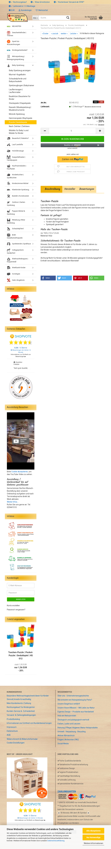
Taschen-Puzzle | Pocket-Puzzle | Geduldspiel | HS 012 (20, 655)
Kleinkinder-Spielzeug (20, 190)
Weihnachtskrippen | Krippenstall (17, 260)
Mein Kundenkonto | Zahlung (19, 703)
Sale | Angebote (18, 280)
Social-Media (63, 743)
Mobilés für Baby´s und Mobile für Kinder (18, 131)
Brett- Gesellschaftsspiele (14, 236)
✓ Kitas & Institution (41, 2)
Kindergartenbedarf (19, 50)
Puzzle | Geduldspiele (18, 122)
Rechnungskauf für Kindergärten (21, 707)
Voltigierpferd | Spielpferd (15, 251)
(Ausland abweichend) (93, 107)
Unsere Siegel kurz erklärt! (69, 704)
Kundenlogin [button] (26, 10)
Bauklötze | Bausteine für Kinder (19, 97)
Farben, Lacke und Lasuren (69, 724)
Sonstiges (16, 274)
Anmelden (20, 599)
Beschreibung (51, 189)
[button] (12, 10)
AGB (9, 735)
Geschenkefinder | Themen (16, 34)
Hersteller (69, 189)
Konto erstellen (13, 605)
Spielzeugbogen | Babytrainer (21, 85)
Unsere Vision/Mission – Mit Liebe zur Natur (76, 708)
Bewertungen (86, 189)
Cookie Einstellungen (16, 743)
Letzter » (74, 33)
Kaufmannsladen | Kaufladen (16, 167)
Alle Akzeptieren (93, 831)
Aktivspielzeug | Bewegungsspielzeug (16, 57)
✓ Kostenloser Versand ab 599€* (70, 2)
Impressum (12, 727)
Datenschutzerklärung (55, 841)
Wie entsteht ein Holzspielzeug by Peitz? (75, 700)
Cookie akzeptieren (19, 471)
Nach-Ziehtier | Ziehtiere (19, 126)
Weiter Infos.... (13, 502)
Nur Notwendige (93, 837)
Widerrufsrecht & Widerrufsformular (22, 739)
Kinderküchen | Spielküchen (15, 176)
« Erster (45, 33)
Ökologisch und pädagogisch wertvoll (73, 720)
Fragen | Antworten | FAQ (68, 739)
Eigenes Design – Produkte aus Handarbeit (76, 712)
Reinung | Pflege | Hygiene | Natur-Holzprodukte (78, 728)
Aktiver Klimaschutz (66, 735)
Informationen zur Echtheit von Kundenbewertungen (29, 723)
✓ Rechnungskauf (19, 2)
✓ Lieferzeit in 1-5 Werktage (23, 6)
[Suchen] (67, 17)
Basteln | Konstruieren (20, 196)
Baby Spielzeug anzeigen (20, 70)
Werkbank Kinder (18, 268)
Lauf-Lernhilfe (17, 144)
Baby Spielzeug (18, 65)
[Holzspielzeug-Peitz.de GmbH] (17, 17)
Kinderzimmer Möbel (20, 183)
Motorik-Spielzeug (17, 114)
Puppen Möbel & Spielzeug (16, 212)
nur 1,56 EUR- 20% (20, 667)
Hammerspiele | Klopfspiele (20, 118)
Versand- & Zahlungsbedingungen (21, 715)
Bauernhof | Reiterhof (20, 138)
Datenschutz (12, 731)
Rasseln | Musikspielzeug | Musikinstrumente (20, 108)
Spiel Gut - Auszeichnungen (13, 42)
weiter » (64, 33)
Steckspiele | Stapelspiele (20, 103)
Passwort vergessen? (16, 610)
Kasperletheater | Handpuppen (16, 158)
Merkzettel (43, 10)
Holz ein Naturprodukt (67, 716)
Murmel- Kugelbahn (17, 74)
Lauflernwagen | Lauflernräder (16, 90)
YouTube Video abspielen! (24, 441)
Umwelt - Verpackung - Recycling (72, 731)
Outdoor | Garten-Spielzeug (16, 203)
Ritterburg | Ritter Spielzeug (16, 221)
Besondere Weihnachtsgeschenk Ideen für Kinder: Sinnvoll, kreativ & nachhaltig (28, 697)
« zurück (54, 33)
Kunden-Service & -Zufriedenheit (21, 711)
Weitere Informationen (93, 843)
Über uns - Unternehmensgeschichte (73, 696)
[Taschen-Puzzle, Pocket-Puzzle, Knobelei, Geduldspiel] (72, 63)
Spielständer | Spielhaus (21, 244)
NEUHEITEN (16, 26)
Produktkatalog (13, 719)
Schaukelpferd (18, 229)
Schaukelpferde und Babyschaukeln (17, 80)
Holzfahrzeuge (18, 151)
